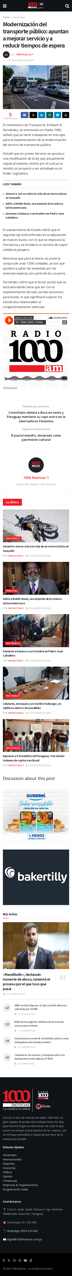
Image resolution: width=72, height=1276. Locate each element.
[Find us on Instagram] (14, 1260)
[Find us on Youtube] (25, 1260)
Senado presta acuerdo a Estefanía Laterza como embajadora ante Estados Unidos (41, 1040)
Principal (11, 590)
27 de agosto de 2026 (39, 555)
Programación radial (15, 1189)
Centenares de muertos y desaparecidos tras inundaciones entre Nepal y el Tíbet (39, 1056)
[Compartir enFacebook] (25, 115)
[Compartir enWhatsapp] (49, 115)
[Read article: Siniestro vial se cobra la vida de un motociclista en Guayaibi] (36, 525)
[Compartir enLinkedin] (41, 115)
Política (7, 1172)
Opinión (7, 1176)
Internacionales (12, 1159)
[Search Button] (67, 5)
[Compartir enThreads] (65, 115)
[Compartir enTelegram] (57, 115)
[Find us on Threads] (19, 1260)
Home (6, 17)
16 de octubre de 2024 (20, 60)
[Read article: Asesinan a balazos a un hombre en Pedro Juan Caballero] (36, 630)
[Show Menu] (5, 5)
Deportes (9, 1163)
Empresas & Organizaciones (20, 1185)
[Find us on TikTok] (31, 1260)
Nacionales (19, 17)
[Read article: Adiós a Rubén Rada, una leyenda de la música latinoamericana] (36, 578)
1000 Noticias (18, 1268)
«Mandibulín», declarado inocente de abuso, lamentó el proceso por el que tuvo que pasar (26, 981)
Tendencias (10, 1181)
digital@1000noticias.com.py (24, 1239)
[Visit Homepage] (36, 6)
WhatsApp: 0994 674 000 (22, 1231)
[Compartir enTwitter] (33, 115)
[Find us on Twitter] (8, 1260)
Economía (9, 1168)
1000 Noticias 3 (16, 608)
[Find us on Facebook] (4, 1260)
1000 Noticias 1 (25, 54)
